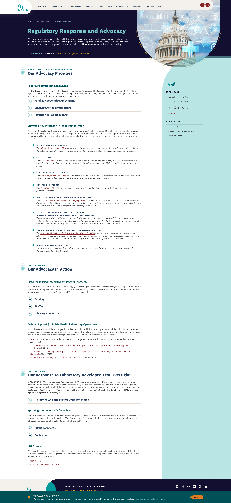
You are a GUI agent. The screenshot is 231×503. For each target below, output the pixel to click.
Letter (32, 339)
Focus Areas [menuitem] (42, 6)
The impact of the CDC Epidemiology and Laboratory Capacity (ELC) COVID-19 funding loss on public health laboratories (80, 352)
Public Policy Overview (176, 127)
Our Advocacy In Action (178, 101)
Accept (197, 497)
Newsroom (61, 3)
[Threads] (200, 487)
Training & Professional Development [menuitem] (66, 6)
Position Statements (174, 135)
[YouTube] (188, 487)
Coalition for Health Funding (53, 175)
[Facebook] (177, 487)
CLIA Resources (37, 461)
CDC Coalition (47, 160)
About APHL (71, 490)
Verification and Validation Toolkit (45, 464)
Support (48, 3)
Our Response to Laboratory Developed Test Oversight (180, 106)
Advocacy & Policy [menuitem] (115, 6)
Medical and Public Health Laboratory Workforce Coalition (67, 233)
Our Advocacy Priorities (178, 97)
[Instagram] (182, 487)
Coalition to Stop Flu (50, 187)
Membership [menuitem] (163, 6)
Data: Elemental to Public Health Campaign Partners (64, 200)
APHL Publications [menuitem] (134, 6)
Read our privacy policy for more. (150, 498)
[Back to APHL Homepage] (23, 7)
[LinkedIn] (194, 487)
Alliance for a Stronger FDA (53, 148)
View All (171, 113)
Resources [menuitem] (150, 6)
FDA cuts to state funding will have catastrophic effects (55, 357)
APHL (30, 21)
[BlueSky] (206, 487)
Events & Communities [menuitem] (94, 6)
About (73, 3)
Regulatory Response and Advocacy (181, 131)
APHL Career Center (91, 490)
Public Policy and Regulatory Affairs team (72, 53)
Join (38, 3)
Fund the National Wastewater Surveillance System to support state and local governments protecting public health (79, 346)
